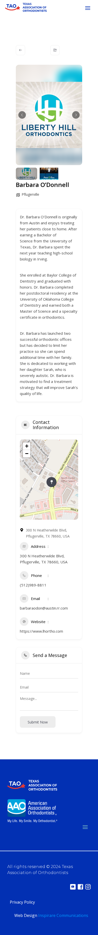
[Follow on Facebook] (80, 887)
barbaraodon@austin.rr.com (44, 608)
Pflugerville (30, 194)
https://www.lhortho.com (41, 631)
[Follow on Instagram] (88, 887)
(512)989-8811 (33, 584)
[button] (22, 115)
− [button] (26, 453)
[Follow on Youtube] (73, 887)
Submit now (38, 722)
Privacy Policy (22, 902)
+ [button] (26, 446)
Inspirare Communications (63, 915)
